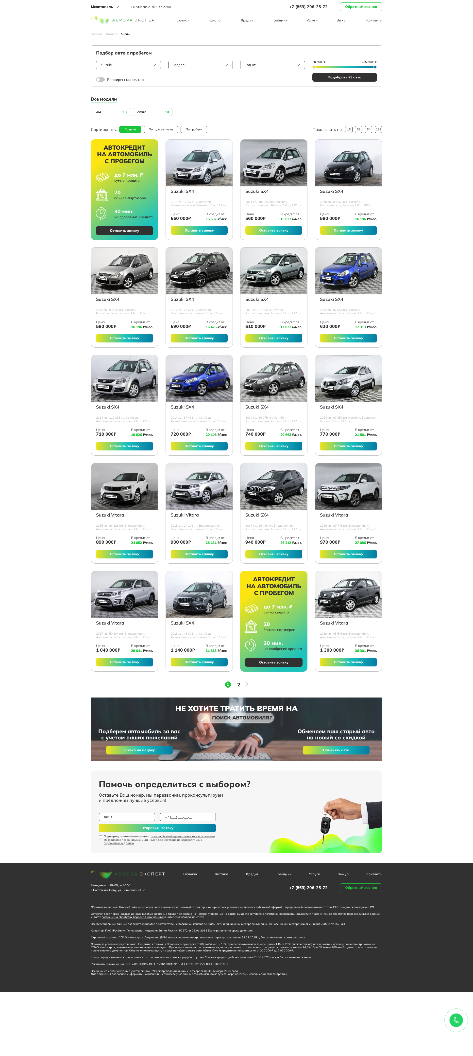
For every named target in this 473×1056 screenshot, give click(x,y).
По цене (130, 129)
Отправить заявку (157, 828)
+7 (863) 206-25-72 (308, 6)
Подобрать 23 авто (344, 77)
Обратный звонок (361, 6)
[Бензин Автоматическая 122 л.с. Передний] (124, 378)
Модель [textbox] (179, 65)
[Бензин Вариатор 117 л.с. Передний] (348, 378)
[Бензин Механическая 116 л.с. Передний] (124, 271)
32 (358, 129)
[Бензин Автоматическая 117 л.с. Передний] (124, 486)
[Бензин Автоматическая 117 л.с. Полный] (348, 486)
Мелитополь (102, 7)
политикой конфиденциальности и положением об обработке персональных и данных (159, 838)
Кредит (247, 20)
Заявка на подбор (139, 750)
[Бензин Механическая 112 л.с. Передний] (199, 271)
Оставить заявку (124, 230)
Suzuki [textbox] (106, 65)
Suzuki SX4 (182, 191)
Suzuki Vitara (110, 515)
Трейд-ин (279, 20)
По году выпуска (161, 129)
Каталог (215, 20)
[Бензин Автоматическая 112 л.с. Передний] (199, 163)
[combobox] (128, 65)
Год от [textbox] (250, 65)
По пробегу (194, 129)
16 (349, 129)
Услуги (312, 20)
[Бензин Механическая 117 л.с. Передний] (199, 486)
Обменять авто (336, 750)
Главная (182, 20)
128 (378, 129)
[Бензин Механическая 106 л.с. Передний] (348, 163)
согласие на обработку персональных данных (133, 917)
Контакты (374, 20)
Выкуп (342, 20)
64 (368, 129)
